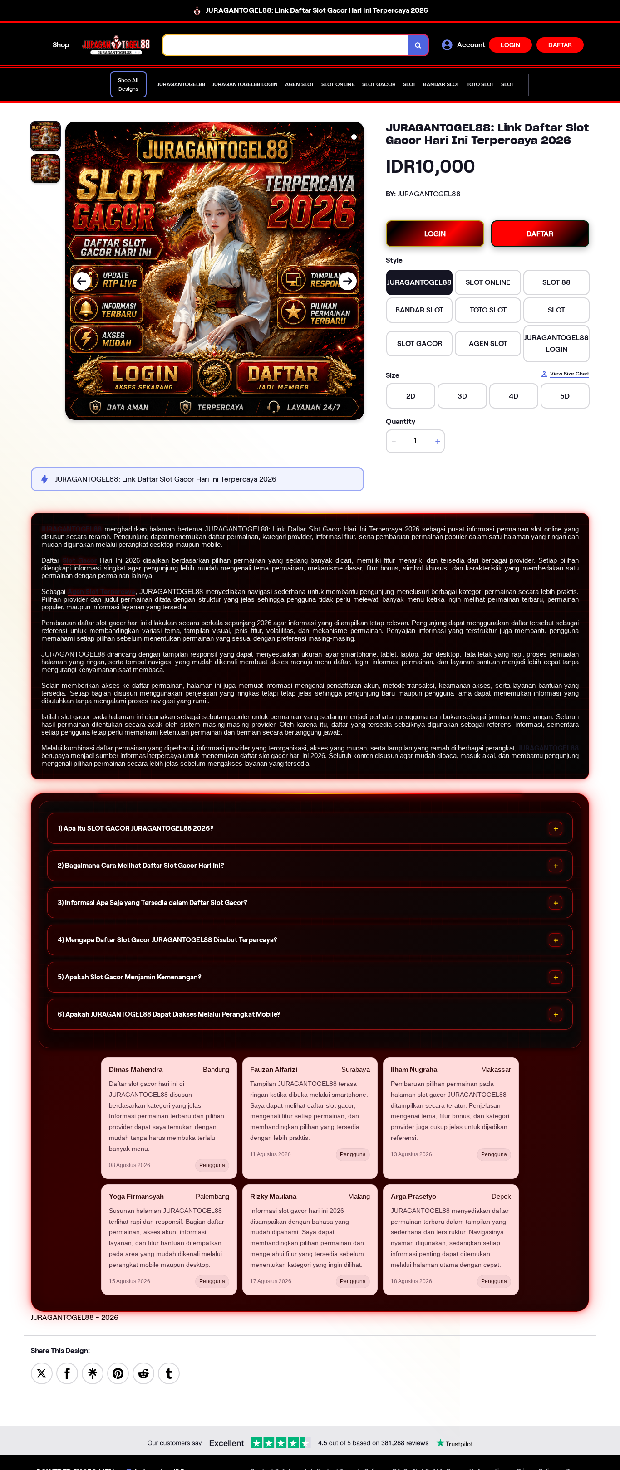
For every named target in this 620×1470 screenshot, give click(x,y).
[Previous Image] (81, 281)
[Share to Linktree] (92, 1373)
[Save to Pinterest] (118, 1373)
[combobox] (285, 45)
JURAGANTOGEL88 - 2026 (74, 1317)
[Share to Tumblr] (169, 1373)
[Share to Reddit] (143, 1373)
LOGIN (510, 45)
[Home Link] (116, 45)
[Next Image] (347, 281)
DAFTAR (560, 45)
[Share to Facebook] (67, 1373)
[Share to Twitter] (42, 1373)
